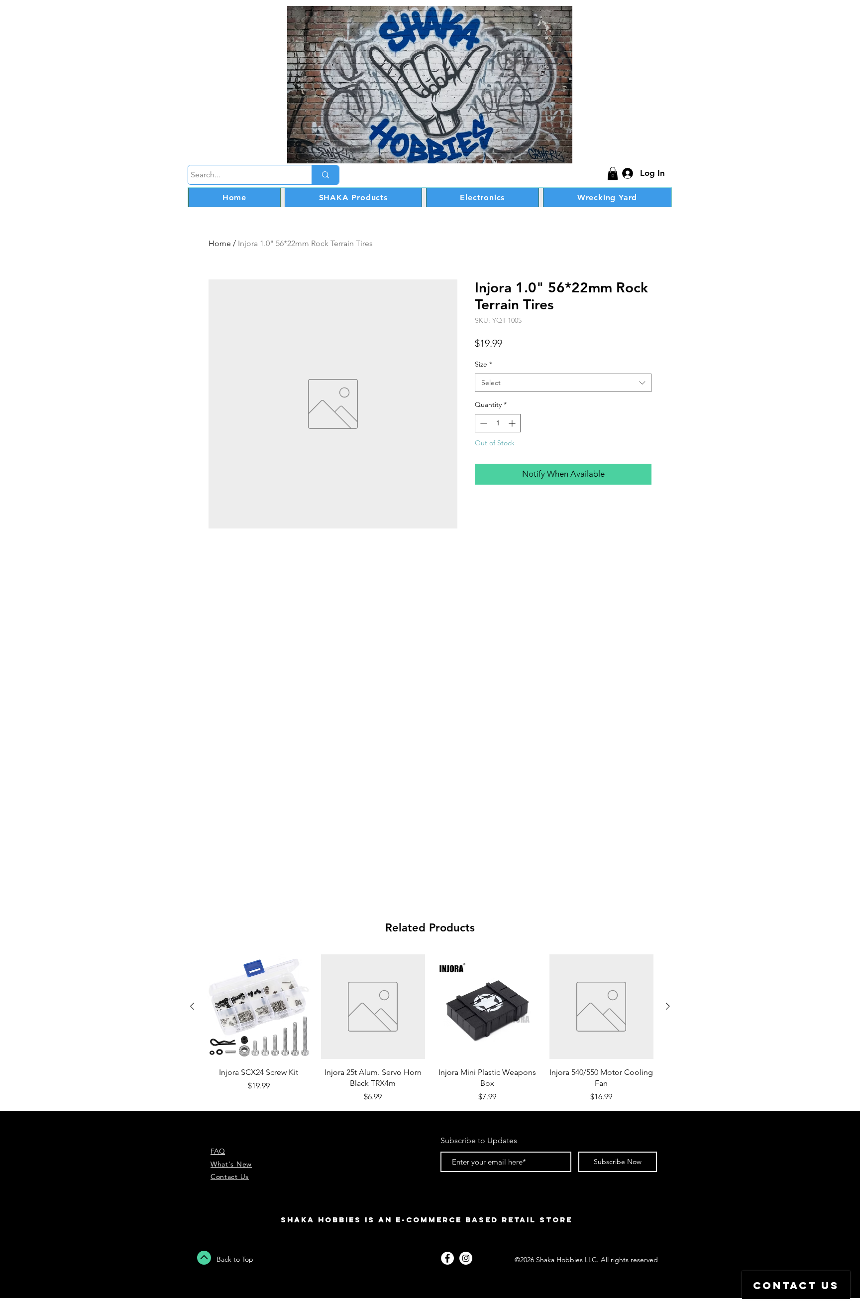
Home (220, 243)
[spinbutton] (498, 423)
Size (483, 364)
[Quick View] (259, 1006)
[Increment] (513, 423)
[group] (430, 1028)
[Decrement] (482, 423)
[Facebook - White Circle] (447, 1258)
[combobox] (563, 383)
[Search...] (325, 174)
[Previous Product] (192, 1006)
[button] (612, 173)
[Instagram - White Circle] (465, 1258)
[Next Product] (668, 1006)
